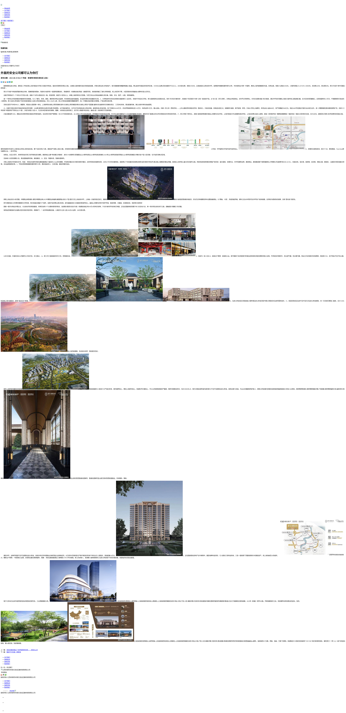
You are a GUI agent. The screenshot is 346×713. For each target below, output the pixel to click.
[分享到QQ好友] (3, 675)
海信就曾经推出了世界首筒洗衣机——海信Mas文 (22, 650)
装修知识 (7, 13)
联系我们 (7, 17)
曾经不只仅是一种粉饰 (13, 652)
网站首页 (7, 8)
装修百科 (7, 15)
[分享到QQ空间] (3, 82)
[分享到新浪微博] (3, 23)
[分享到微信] (1, 23)
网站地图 (12, 690)
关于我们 (7, 10)
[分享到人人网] (10, 82)
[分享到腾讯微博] (7, 82)
